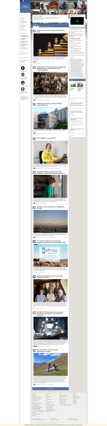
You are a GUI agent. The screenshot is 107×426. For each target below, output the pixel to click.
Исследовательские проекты (63, 396)
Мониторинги (61, 397)
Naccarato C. (72, 114)
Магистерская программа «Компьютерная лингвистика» (24, 39)
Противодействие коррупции (36, 406)
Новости (35, 24)
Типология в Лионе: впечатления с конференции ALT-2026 (50, 207)
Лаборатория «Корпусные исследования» (76, 34)
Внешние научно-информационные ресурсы (65, 404)
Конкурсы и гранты (62, 403)
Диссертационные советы (63, 399)
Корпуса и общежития (35, 400)
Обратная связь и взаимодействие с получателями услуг (51, 411)
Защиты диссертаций (62, 400)
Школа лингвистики (25, 6)
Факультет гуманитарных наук (25, 2)
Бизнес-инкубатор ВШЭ (49, 407)
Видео (72, 80)
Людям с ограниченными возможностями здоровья (38, 412)
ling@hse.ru (24, 62)
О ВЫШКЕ (33, 393)
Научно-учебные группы (74, 44)
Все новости (50, 388)
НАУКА (60, 393)
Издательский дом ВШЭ (76, 396)
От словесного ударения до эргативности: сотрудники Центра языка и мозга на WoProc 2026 (51, 241)
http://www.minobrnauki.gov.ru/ (36, 418)
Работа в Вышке (34, 415)
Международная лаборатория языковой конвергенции (76, 32)
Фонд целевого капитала (35, 404)
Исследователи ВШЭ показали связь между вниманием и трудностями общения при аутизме (50, 172)
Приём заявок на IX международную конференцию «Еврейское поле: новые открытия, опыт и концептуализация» (51, 68)
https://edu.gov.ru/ (53, 418)
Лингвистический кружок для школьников (76, 51)
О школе (22, 17)
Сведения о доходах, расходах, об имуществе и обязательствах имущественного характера (37, 408)
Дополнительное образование (50, 404)
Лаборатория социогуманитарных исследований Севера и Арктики (75, 38)
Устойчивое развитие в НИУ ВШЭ (37, 397)
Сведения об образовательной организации (38, 410)
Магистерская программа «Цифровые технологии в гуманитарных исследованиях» (24, 45)
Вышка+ (47, 400)
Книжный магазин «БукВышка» (77, 397)
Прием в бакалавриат (49, 399)
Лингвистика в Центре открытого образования (77, 53)
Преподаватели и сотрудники (36, 399)
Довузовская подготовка (49, 396)
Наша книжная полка (23, 30)
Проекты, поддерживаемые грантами (76, 48)
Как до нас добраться (25, 57)
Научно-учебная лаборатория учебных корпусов (76, 41)
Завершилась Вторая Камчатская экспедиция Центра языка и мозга (49, 276)
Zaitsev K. (71, 132)
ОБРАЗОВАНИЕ (48, 393)
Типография (74, 399)
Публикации (74, 403)
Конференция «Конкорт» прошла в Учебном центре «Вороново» (49, 104)
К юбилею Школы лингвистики (75, 15)
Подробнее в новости (36, 20)
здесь (67, 424)
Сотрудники (22, 18)
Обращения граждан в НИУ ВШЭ (36, 403)
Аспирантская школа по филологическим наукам (24, 48)
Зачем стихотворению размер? (72, 88)
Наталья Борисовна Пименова (25, 97)
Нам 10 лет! (72, 25)
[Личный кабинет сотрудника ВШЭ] (83, 1)
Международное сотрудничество (23, 25)
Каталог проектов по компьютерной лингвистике (75, 47)
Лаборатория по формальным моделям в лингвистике (76, 36)
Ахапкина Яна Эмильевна (24, 86)
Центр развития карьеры (49, 406)
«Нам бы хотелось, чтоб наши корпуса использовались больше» (47, 350)
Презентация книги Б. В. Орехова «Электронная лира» (50, 31)
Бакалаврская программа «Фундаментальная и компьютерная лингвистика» (25, 36)
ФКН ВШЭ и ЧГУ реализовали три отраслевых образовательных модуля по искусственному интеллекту (50, 313)
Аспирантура (47, 403)
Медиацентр (74, 400)
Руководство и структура (35, 396)
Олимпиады (47, 397)
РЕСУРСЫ (74, 393)
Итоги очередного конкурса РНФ (46, 138)
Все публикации (73, 135)
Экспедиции (22, 27)
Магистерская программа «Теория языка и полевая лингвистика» (24, 42)
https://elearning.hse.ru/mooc (72, 418)
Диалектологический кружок (74, 50)
